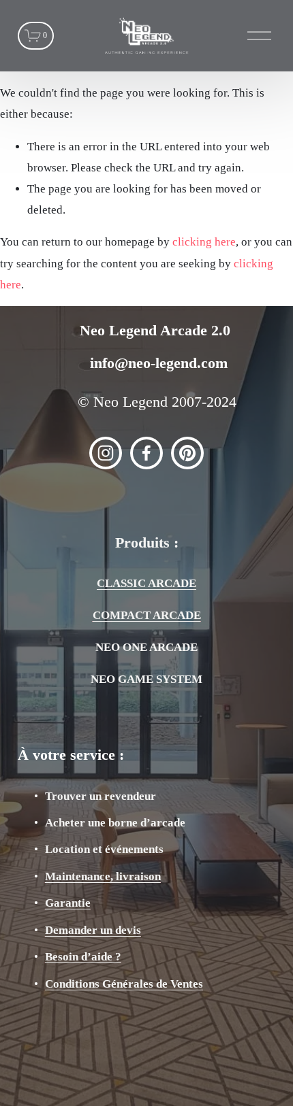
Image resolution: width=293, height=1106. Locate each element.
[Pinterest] (187, 453)
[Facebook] (146, 453)
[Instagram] (105, 453)
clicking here (204, 241)
